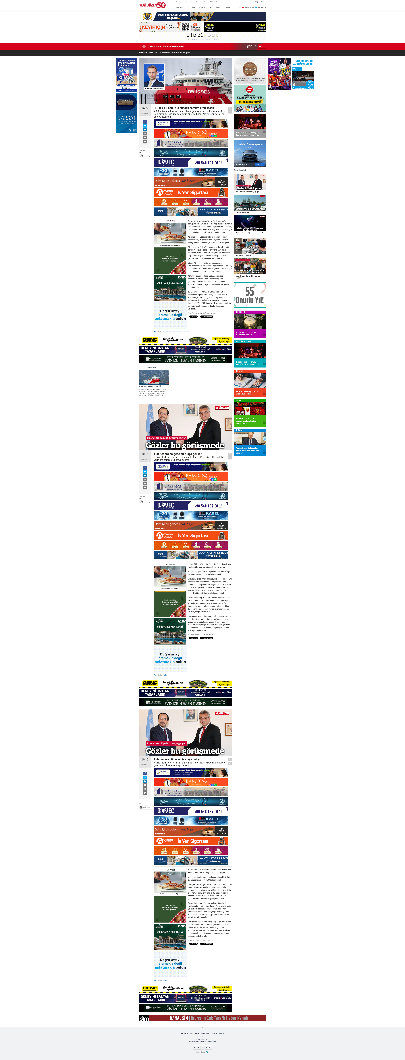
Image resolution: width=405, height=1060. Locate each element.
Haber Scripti (200, 1052)
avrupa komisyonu (177, 332)
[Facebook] (145, 122)
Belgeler (205, 2)
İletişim (221, 1033)
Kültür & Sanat (243, 341)
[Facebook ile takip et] (195, 1047)
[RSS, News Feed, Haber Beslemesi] (203, 1047)
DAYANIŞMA (213, 2)
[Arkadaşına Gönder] (145, 133)
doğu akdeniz (167, 332)
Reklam (198, 2)
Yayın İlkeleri (205, 1033)
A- (230, 112)
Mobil (191, 2)
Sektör (239, 371)
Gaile (186, 2)
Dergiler (240, 312)
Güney (239, 430)
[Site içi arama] (264, 46)
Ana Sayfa (179, 2)
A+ (230, 108)
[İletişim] (260, 46)
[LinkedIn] (145, 129)
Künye (197, 1033)
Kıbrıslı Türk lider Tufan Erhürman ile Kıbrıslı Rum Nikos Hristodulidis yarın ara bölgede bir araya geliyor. (189, 458)
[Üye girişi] (206, 1047)
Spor (238, 400)
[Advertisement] (126, 149)
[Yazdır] (145, 137)
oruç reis (186, 332)
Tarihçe (214, 1033)
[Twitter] (145, 126)
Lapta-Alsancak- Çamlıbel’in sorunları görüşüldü (168, 46)
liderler (165, 675)
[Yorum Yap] (145, 141)
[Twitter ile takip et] (199, 1047)
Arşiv (191, 1033)
